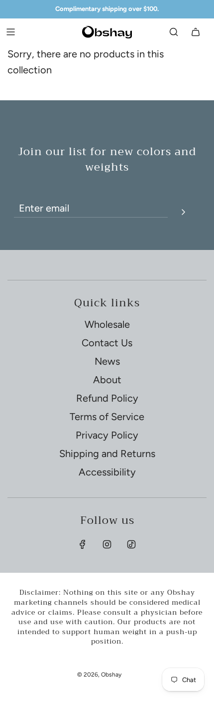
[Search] (174, 32)
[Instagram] (107, 544)
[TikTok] (131, 544)
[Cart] (196, 32)
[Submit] (183, 214)
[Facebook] (83, 544)
